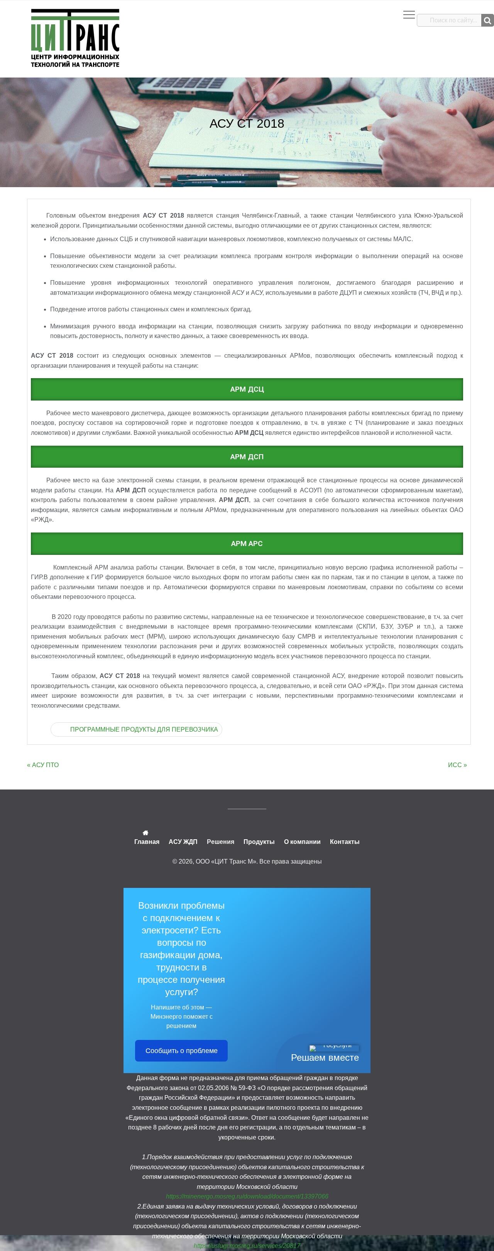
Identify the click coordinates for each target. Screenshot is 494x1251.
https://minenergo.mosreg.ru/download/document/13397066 (247, 1196)
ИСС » (457, 765)
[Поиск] (487, 20)
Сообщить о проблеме (181, 1051)
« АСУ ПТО (43, 765)
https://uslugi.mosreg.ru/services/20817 (247, 1246)
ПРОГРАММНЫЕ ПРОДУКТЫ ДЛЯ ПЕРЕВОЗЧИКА (144, 729)
